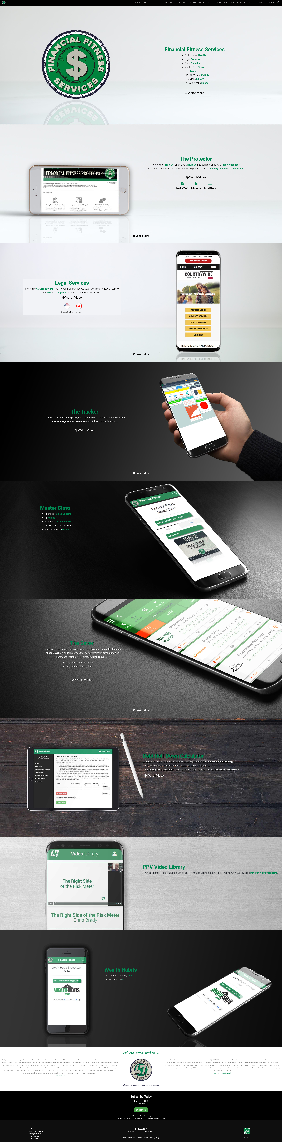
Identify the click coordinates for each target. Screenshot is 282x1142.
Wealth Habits (229, 2)
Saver (185, 2)
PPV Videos (217, 2)
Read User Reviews (132, 1085)
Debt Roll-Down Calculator (200, 2)
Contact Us (36, 1138)
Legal (156, 2)
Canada (139, 1138)
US (134, 1138)
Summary (137, 2)
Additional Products (256, 2)
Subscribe (270, 2)
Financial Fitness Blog (141, 1131)
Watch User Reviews (151, 1085)
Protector (147, 2)
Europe (145, 1138)
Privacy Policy (154, 1138)
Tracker (164, 2)
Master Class (175, 2)
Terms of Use (127, 1138)
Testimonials (241, 2)
